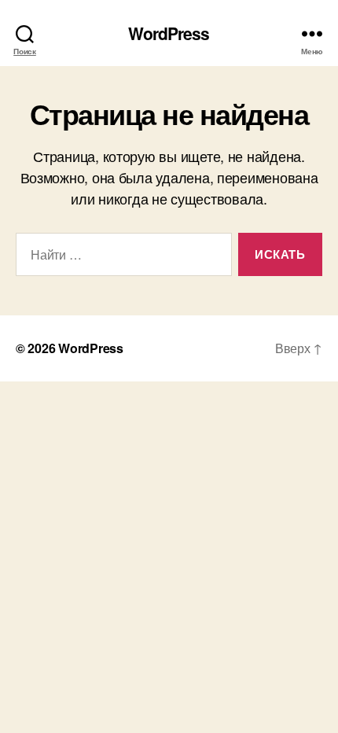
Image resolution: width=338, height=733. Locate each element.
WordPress (168, 33)
